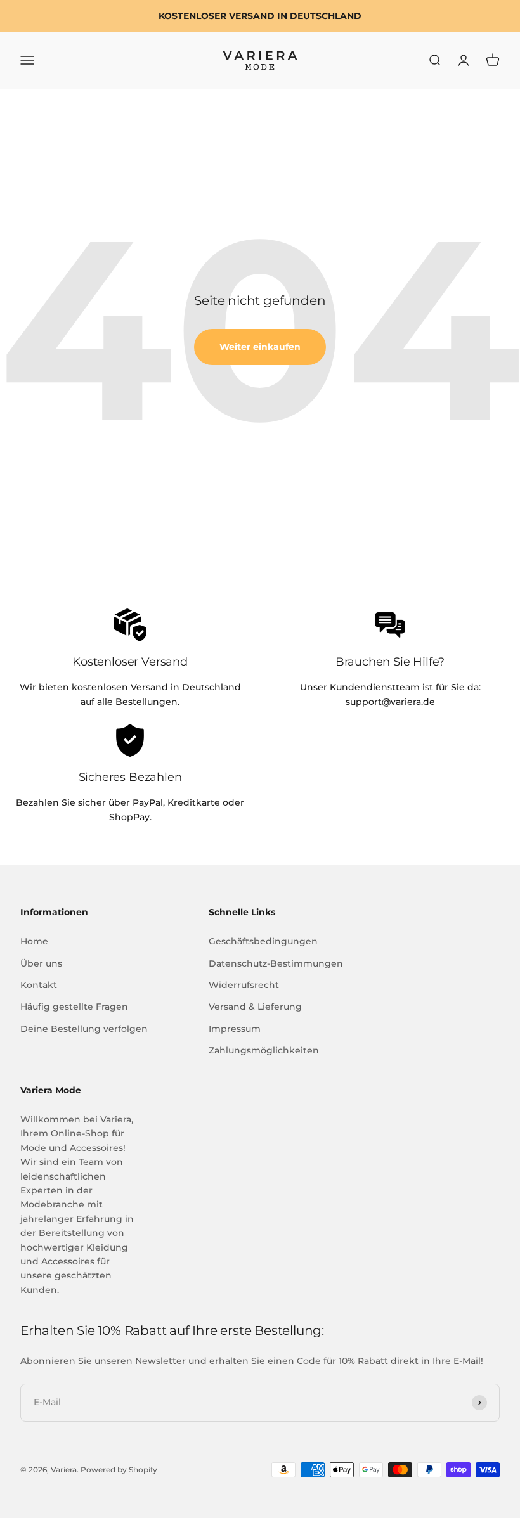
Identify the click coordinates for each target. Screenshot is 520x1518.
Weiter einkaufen (260, 346)
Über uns (41, 963)
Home (34, 941)
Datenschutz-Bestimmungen (276, 963)
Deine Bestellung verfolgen (84, 1028)
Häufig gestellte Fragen (74, 1006)
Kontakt (38, 985)
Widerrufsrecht (244, 985)
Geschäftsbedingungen (263, 941)
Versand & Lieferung (255, 1006)
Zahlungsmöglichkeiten (264, 1050)
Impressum (235, 1028)
